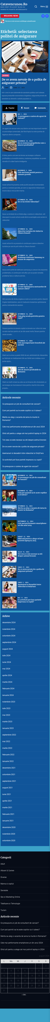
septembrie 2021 (9, 781)
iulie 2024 (6, 655)
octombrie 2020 (8, 840)
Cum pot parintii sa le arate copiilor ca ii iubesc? (22, 410)
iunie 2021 (6, 794)
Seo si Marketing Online (10, 897)
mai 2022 (6, 741)
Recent (26, 108)
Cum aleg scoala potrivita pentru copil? (31, 317)
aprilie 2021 (7, 801)
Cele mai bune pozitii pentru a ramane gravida (30, 173)
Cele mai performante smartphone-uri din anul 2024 (23, 427)
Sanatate (4, 890)
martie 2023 (7, 721)
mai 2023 (6, 715)
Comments (41, 108)
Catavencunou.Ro (14, 4)
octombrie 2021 (8, 774)
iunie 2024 (6, 662)
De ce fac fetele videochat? (28, 202)
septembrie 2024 (9, 642)
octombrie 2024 (8, 636)
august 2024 (7, 649)
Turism (3, 910)
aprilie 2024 (7, 675)
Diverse (5, 75)
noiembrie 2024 (8, 629)
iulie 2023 (6, 708)
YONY (6, 87)
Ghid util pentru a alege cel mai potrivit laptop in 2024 (24, 433)
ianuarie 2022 (8, 761)
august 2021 (7, 788)
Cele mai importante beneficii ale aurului (31, 344)
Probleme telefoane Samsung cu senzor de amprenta (31, 258)
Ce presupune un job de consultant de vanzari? (21, 404)
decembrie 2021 (8, 768)
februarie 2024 (8, 688)
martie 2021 (7, 807)
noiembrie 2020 (8, 834)
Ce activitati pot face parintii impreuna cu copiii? (22, 460)
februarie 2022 (8, 755)
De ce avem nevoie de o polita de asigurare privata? (20, 21)
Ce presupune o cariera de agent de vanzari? (32, 117)
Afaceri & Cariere (7, 870)
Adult (3, 864)
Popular (11, 108)
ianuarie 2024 (8, 695)
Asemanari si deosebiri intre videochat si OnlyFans (23, 453)
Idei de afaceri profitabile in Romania (29, 371)
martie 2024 (7, 682)
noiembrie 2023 (8, 702)
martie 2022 (7, 748)
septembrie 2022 (9, 735)
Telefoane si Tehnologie (10, 903)
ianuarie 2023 (8, 728)
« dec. (24, 995)
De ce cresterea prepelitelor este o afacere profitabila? (32, 144)
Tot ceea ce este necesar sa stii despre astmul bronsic (24, 440)
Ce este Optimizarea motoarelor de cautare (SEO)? (32, 288)
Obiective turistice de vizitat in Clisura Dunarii (30, 232)
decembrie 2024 (8, 622)
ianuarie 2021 (8, 821)
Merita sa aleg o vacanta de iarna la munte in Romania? (20, 418)
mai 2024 (6, 669)
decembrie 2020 (8, 827)
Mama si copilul (7, 884)
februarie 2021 (8, 814)
